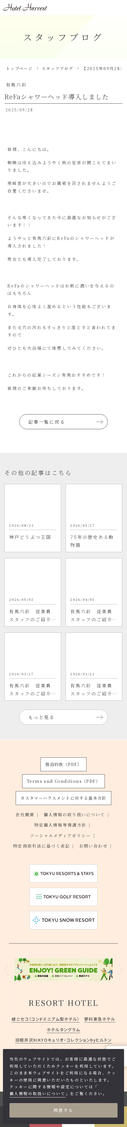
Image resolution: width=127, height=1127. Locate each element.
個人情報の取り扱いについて (74, 814)
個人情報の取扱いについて (37, 1093)
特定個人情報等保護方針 (60, 825)
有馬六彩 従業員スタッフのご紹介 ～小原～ (32, 615)
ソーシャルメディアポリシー (60, 835)
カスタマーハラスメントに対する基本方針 (63, 798)
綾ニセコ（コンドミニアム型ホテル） (45, 1019)
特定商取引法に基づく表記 (41, 846)
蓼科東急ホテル (99, 1019)
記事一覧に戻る (46, 422)
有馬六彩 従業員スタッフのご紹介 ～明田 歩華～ (32, 689)
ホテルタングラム (63, 1029)
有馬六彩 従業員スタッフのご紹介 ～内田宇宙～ (94, 689)
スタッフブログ (57, 68)
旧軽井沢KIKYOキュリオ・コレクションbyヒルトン (63, 1040)
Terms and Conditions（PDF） (63, 781)
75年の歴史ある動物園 (92, 541)
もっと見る (41, 717)
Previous (6, 969)
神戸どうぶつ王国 (30, 537)
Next (120, 969)
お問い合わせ (93, 846)
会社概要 (24, 814)
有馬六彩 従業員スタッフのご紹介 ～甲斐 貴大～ (94, 615)
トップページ (19, 68)
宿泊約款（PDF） (63, 764)
